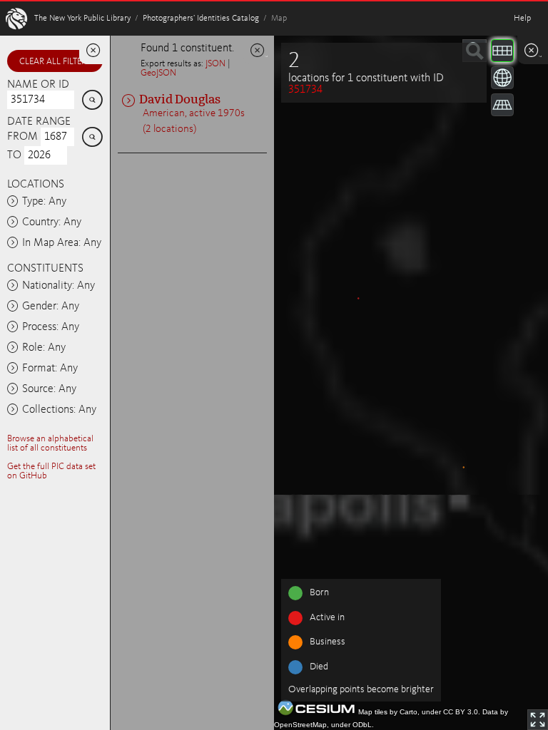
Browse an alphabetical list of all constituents (50, 443)
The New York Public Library (82, 18)
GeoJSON (158, 73)
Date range (39, 122)
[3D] (502, 77)
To (14, 155)
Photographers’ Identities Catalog (201, 18)
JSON (215, 63)
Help (522, 18)
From (22, 137)
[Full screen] (537, 719)
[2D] (502, 50)
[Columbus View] (502, 104)
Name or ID (38, 85)
